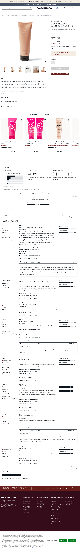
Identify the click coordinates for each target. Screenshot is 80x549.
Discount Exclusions (27, 503)
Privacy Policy (39, 501)
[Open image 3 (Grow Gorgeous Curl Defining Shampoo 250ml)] (20, 69)
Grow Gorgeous (13, 15)
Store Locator (68, 500)
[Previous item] (2, 136)
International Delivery (27, 507)
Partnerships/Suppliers (55, 513)
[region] (40, 540)
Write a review (54, 38)
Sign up (35, 488)
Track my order (26, 512)
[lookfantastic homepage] (44, 8)
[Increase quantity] (61, 62)
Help (23, 500)
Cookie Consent (4, 509)
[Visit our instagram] (63, 488)
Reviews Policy (40, 507)
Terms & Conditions (41, 500)
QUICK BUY (12, 151)
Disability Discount (54, 509)
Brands (7, 15)
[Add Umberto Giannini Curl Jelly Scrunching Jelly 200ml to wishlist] (21, 119)
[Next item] (78, 136)
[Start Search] (31, 8)
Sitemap (52, 515)
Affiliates (52, 512)
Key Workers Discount (55, 518)
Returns (24, 504)
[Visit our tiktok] (69, 488)
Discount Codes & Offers (56, 507)
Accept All (72, 540)
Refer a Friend (54, 516)
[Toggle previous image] (2, 41)
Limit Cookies (62, 540)
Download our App (27, 501)
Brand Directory (54, 503)
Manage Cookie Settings (52, 540)
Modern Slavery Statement (42, 504)
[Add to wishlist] (73, 68)
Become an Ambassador (56, 520)
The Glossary (53, 501)
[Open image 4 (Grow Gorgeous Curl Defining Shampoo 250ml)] (28, 69)
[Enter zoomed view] (45, 61)
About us (53, 500)
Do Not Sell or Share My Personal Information (8, 512)
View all (74, 46)
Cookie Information (41, 503)
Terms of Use (39, 547)
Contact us (25, 509)
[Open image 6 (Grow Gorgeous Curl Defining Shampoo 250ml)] (44, 69)
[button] (63, 34)
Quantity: (53, 59)
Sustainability (39, 506)
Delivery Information (27, 506)
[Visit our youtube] (66, 488)
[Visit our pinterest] (72, 488)
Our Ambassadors (54, 510)
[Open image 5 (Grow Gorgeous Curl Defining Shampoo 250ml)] (36, 69)
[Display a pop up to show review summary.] (11, 147)
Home (3, 15)
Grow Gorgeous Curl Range (25, 15)
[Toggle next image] (47, 41)
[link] (66, 8)
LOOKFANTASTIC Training (70, 504)
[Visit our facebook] (57, 488)
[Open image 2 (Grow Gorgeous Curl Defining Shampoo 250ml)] (12, 69)
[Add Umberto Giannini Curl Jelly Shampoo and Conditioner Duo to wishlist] (45, 119)
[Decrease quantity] (53, 62)
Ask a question (61, 38)
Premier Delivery (26, 510)
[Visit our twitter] (60, 488)
